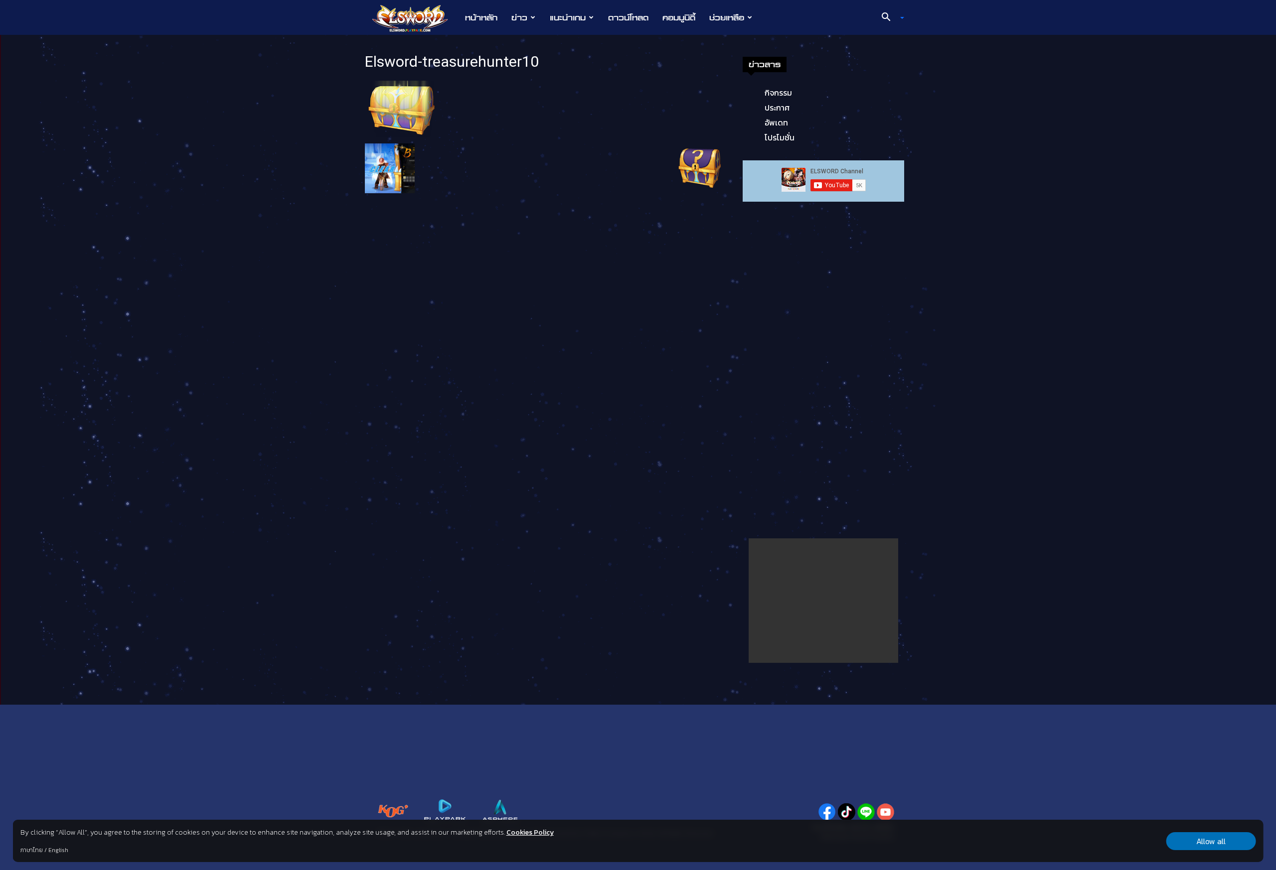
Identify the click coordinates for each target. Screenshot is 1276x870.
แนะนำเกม (568, 17)
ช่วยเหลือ (726, 17)
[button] (889, 17)
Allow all (1211, 841)
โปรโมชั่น (780, 137)
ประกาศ (777, 108)
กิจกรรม (778, 93)
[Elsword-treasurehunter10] (402, 108)
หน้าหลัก (481, 17)
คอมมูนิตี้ (678, 17)
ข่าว (519, 17)
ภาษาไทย (31, 850)
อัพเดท (776, 122)
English (58, 850)
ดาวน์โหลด (628, 17)
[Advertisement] (823, 600)
